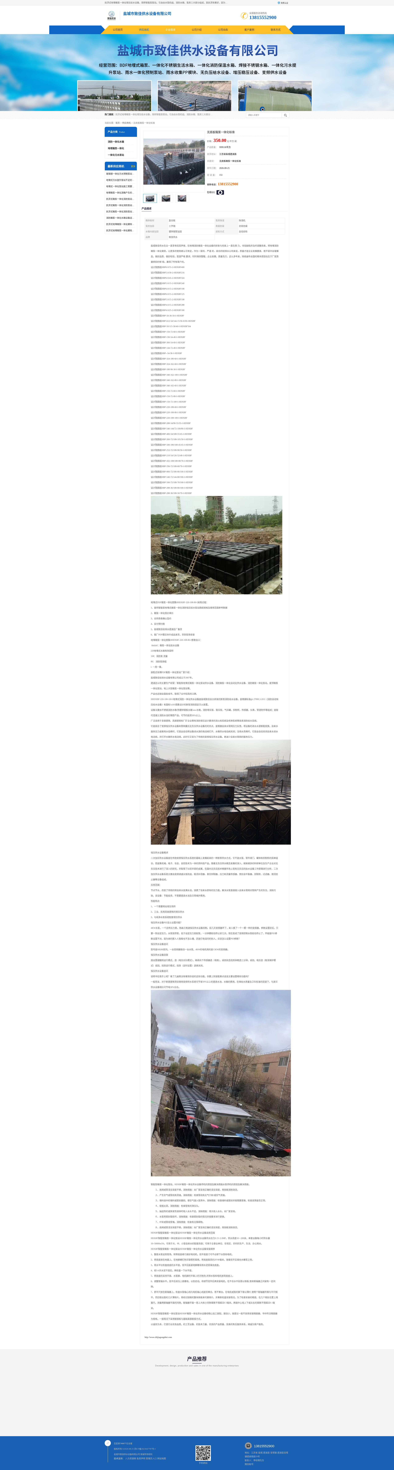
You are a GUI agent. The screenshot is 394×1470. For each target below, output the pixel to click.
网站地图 (161, 1458)
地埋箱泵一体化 (116, 148)
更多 (133, 166)
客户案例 (249, 29)
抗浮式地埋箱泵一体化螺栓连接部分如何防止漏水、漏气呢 (120, 224)
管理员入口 (151, 1458)
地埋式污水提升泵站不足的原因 (120, 180)
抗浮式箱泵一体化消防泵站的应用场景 (120, 205)
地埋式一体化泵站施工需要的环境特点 (120, 186)
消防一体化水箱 (116, 142)
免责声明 (141, 1458)
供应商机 (144, 29)
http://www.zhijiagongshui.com (158, 1337)
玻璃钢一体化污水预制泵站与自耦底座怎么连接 (120, 174)
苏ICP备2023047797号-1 (145, 1449)
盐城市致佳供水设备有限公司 (127, 1454)
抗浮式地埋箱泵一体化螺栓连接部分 (120, 230)
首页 (117, 123)
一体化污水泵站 (116, 155)
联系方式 (276, 29)
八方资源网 (130, 1458)
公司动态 (223, 29)
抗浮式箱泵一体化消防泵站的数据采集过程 (120, 211)
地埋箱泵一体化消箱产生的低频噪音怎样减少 (120, 193)
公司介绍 (197, 29)
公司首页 (118, 29)
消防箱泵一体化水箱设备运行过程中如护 (120, 218)
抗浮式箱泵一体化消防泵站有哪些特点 (120, 199)
